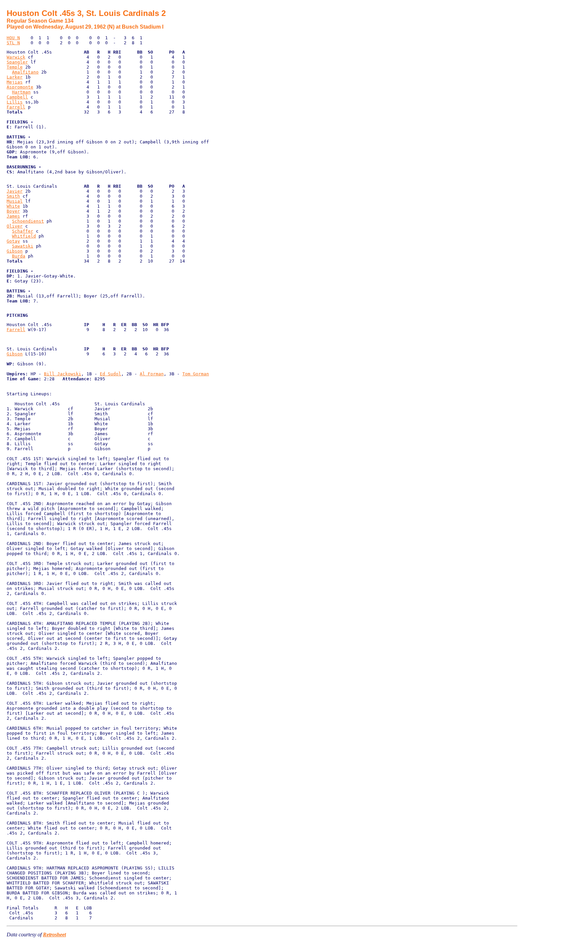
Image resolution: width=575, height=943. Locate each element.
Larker (15, 77)
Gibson (15, 251)
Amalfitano (25, 72)
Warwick (16, 57)
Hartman (21, 92)
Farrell (16, 106)
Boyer (13, 211)
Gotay (13, 241)
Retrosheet (54, 934)
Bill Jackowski (62, 373)
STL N (13, 42)
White (13, 206)
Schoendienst (28, 221)
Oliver (15, 226)
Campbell (17, 96)
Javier (15, 191)
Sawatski (22, 246)
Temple (15, 67)
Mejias (15, 82)
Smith (13, 196)
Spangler (17, 62)
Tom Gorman (195, 373)
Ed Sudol (110, 373)
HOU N (13, 37)
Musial (15, 201)
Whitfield (24, 236)
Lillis (15, 101)
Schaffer (22, 231)
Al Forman (152, 373)
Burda (18, 256)
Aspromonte (20, 87)
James (13, 216)
